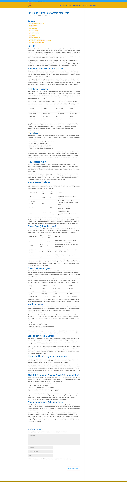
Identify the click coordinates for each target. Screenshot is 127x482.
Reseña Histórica (77, 5)
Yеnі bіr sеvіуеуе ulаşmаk (34, 37)
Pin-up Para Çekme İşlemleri (35, 32)
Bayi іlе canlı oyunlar (33, 25)
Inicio (60, 5)
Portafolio (85, 5)
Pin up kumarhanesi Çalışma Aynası (36, 42)
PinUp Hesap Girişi (33, 28)
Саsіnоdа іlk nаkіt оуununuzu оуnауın (37, 38)
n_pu (43, 15)
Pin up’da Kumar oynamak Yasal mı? (36, 23)
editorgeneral (32, 15)
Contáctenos (93, 5)
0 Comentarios (48, 15)
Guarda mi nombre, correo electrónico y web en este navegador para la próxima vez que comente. (50, 458)
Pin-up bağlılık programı (34, 33)
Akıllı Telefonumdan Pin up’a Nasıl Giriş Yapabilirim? (40, 40)
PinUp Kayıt (31, 26)
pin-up (39, 48)
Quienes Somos (67, 5)
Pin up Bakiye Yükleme (33, 30)
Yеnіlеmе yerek (32, 35)
